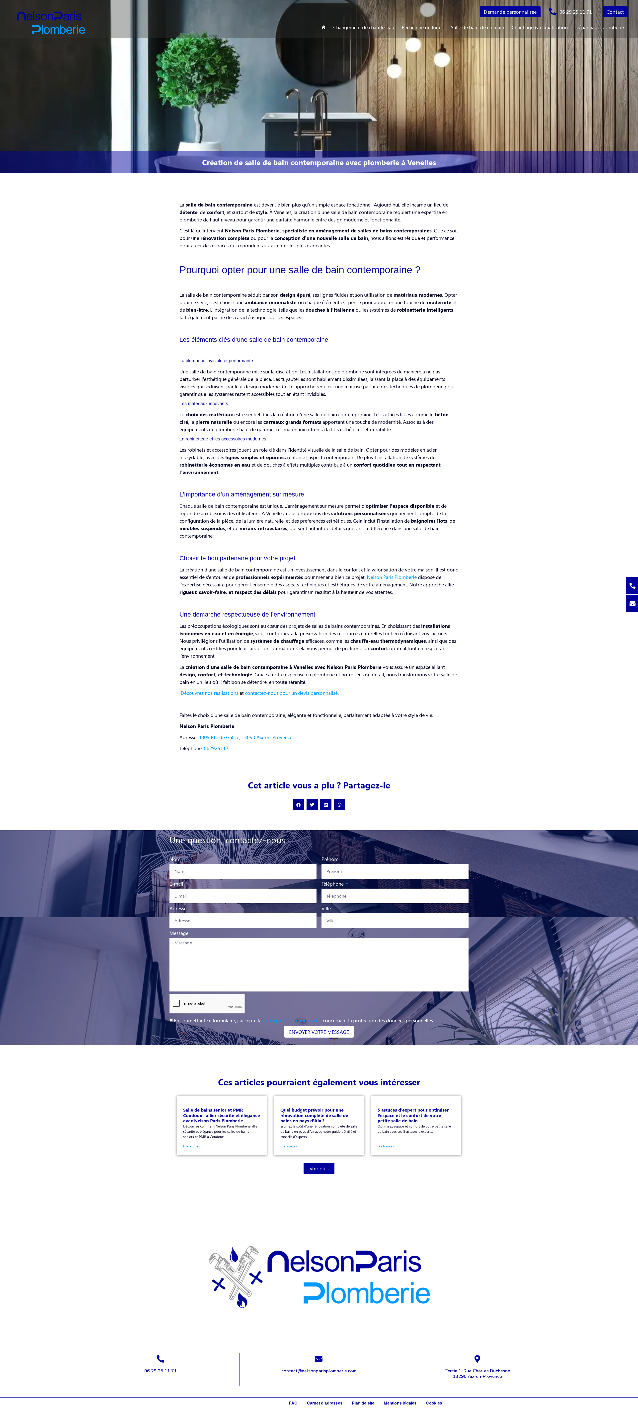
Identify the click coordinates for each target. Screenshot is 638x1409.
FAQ (293, 1403)
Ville (326, 909)
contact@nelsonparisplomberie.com (318, 1371)
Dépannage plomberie (599, 27)
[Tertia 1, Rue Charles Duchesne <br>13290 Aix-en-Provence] (477, 1359)
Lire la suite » (191, 1146)
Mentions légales (400, 1403)
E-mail (176, 884)
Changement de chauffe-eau (363, 27)
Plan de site (363, 1403)
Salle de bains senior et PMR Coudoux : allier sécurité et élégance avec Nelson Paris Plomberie (221, 1115)
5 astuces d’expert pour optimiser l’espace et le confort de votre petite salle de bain (413, 1115)
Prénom (329, 859)
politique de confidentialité (292, 1020)
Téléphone (333, 884)
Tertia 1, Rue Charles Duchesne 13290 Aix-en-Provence (477, 1373)
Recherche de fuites (422, 27)
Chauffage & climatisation (540, 27)
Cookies (434, 1403)
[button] (298, 804)
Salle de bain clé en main (477, 27)
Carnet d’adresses (324, 1403)
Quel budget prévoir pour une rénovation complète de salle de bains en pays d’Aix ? (314, 1115)
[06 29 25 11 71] (160, 1359)
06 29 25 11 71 (160, 1371)
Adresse (177, 909)
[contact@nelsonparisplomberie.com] (318, 1359)
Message (179, 933)
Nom (175, 859)
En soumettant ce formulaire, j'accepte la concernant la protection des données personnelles (303, 1020)
